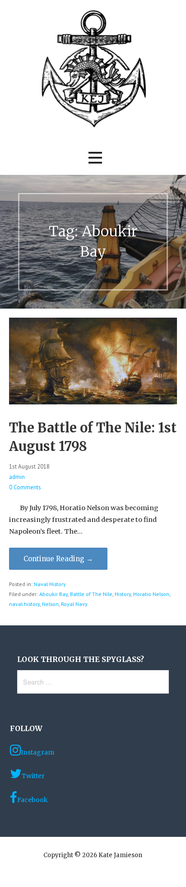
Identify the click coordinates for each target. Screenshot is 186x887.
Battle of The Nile (91, 594)
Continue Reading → (58, 558)
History (123, 594)
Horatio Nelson (151, 594)
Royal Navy (74, 604)
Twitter (33, 776)
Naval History (50, 584)
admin (17, 477)
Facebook (32, 800)
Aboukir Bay (53, 594)
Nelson (50, 604)
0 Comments (25, 487)
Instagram (37, 752)
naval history (24, 604)
